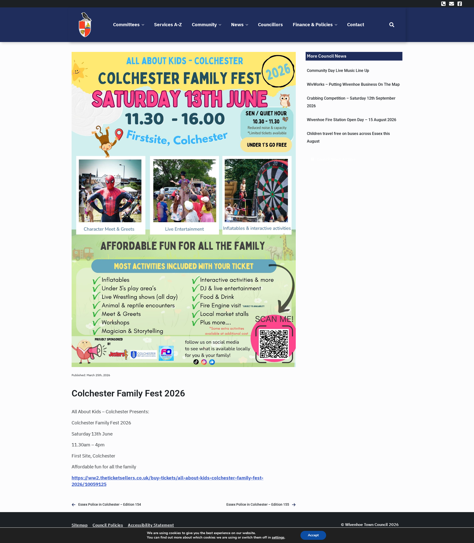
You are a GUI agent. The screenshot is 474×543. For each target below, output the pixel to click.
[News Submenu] (248, 24)
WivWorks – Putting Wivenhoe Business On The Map (353, 84)
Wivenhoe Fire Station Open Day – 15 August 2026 (351, 119)
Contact (355, 24)
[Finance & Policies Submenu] (337, 24)
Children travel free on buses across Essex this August (348, 137)
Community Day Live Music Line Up (338, 70)
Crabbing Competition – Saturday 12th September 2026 (351, 102)
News (237, 24)
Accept (313, 535)
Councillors (270, 24)
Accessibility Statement (151, 524)
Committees (126, 24)
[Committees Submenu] (144, 24)
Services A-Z (168, 24)
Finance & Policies (313, 24)
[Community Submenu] (221, 24)
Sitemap (80, 524)
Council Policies (108, 524)
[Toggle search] (391, 24)
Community (204, 24)
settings (278, 537)
